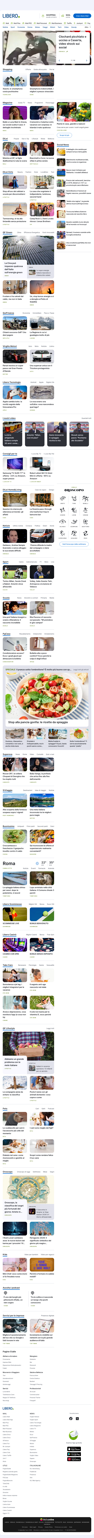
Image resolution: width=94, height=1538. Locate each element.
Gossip (74, 27)
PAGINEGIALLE (20, 1522)
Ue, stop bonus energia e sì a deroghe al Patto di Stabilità (42, 299)
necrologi (6, 1400)
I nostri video (9, 418)
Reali (4, 164)
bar (31, 1362)
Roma (9, 863)
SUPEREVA (47, 1524)
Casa (4, 517)
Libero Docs (6, 1437)
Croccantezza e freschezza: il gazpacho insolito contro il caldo (13, 848)
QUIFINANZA (77, 1522)
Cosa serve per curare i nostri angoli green (73, 127)
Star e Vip (25, 139)
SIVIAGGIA (70, 1522)
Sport (13, 27)
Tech (59, 27)
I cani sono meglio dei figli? (41, 1128)
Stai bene (6, 993)
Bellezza (51, 139)
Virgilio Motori (10, 346)
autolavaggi (6, 1384)
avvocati (32, 1391)
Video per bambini (31, 1254)
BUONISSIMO (85, 1522)
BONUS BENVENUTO (39, 923)
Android (33, 382)
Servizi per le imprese (13, 1315)
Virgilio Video (34, 1455)
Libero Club (6, 1452)
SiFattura (6, 1440)
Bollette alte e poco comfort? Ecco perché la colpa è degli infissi (40, 656)
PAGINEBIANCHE (49, 1522)
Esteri (45, 526)
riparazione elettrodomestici (12, 1365)
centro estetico (35, 1378)
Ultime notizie (18, 526)
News (30, 103)
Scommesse (7, 926)
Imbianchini (37, 634)
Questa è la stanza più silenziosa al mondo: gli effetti (13, 512)
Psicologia (32, 965)
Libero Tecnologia (12, 382)
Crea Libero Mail (82, 16)
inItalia (32, 1446)
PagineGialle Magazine (10, 1474)
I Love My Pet (49, 454)
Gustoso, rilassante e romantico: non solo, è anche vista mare (14, 743)
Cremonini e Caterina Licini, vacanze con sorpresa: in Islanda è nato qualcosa (42, 125)
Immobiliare (37, 313)
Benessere (22, 965)
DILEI (64, 1522)
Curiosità (40, 754)
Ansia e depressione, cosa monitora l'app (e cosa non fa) (14, 1014)
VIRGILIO (12, 1522)
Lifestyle (35, 139)
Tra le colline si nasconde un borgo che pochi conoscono (42, 1300)
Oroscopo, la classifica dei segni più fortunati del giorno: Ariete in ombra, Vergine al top (14, 1207)
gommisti (6, 1381)
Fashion (28, 172)
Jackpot (79, 23)
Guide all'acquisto (40, 69)
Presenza (33, 1474)
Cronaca (29, 526)
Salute (41, 965)
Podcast (51, 1109)
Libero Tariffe (7, 1455)
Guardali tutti (86, 418)
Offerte (28, 69)
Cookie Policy (49, 1527)
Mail (7, 23)
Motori (52, 27)
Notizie (5, 27)
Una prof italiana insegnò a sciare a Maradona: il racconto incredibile (14, 620)
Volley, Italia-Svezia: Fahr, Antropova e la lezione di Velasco (41, 584)
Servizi (5, 1388)
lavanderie (6, 1391)
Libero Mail (6, 1417)
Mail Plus (17, 23)
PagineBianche (7, 1480)
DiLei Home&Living (12, 490)
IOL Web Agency (35, 1480)
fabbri (5, 1368)
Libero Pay (6, 1449)
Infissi (32, 661)
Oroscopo (7, 1172)
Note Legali (33, 1527)
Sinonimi (5, 1492)
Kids (5, 1254)
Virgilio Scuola (7, 1501)
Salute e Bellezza (36, 1372)
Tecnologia (7, 94)
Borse (4, 1498)
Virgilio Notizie (34, 1417)
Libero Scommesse (12, 904)
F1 (41, 562)
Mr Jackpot (6, 1446)
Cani (37, 1109)
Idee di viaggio (40, 790)
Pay (88, 23)
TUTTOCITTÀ (58, 1522)
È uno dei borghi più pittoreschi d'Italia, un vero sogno (13, 1300)
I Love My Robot (35, 481)
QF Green (7, 232)
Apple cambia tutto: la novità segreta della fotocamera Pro (12, 404)
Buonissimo (8, 826)
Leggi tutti (50, 1028)
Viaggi (45, 27)
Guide (32, 94)
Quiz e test (50, 754)
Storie (52, 526)
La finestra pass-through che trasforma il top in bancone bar (41, 512)
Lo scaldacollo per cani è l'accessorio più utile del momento (13, 1131)
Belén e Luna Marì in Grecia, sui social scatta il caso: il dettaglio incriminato (15, 125)
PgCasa (6, 634)
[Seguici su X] (77, 1418)
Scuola (6, 598)
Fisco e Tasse (49, 313)
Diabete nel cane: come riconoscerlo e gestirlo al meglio (13, 1158)
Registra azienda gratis (10, 1471)
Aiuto (4, 1461)
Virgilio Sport (34, 1420)
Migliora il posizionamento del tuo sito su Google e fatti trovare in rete (14, 1338)
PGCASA (41, 1522)
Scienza (32, 410)
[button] (86, 60)
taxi (4, 1375)
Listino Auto (6, 1504)
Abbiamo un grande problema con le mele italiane (14, 1062)
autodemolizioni (8, 1378)
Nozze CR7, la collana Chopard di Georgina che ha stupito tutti (14, 776)
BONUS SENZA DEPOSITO (41, 954)
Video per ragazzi (47, 1254)
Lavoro (32, 338)
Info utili (6, 338)
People (16, 139)
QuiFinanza (8, 313)
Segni (52, 1172)
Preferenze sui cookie (61, 1527)
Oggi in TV (6, 1513)
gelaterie (33, 1359)
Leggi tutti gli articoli (80, 670)
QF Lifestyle (9, 1028)
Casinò (5, 957)
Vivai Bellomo (62, 130)
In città (5, 1486)
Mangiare (33, 1356)
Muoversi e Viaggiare (11, 1372)
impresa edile (7, 1362)
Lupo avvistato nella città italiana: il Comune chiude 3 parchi (42, 890)
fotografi (33, 1400)
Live (52, 562)
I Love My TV (36, 454)
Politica (37, 526)
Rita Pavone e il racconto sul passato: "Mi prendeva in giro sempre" (41, 620)
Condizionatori (8, 661)
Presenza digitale (47, 1316)
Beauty (20, 172)
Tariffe (69, 23)
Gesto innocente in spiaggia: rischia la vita (56, 438)
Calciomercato (31, 562)
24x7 (4, 1458)
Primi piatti (31, 826)
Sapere (32, 1458)
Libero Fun (6, 1443)
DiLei (5, 138)
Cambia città (7, 868)
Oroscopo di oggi (23, 1172)
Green (7, 275)
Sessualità (50, 965)
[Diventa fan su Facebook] (71, 1418)
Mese (45, 1172)
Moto (37, 346)
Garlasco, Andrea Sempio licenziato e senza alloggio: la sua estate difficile (14, 548)
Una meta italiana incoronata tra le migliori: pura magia (41, 812)
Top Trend (6, 1343)
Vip (31, 224)
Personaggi (50, 103)
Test (52, 172)
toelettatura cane (8, 1394)
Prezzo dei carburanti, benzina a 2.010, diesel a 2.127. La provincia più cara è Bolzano (78, 182)
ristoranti (33, 1365)
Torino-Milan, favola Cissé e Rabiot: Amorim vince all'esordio (14, 584)
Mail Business (57, 23)
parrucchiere (34, 1375)
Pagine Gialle (9, 1351)
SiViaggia (7, 790)
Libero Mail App (8, 1420)
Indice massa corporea (10, 1495)
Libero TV (33, 1428)
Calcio (61, 51)
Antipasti (20, 826)
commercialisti (34, 1394)
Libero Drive (7, 1434)
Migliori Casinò (31, 935)
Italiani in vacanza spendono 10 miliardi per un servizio (44, 1068)
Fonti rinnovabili (48, 232)
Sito (31, 1477)
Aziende (51, 868)
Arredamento (49, 634)
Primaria (44, 598)
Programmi (39, 103)
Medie (52, 598)
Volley (32, 589)
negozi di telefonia (9, 1397)
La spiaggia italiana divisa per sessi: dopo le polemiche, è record (14, 890)
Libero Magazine (35, 1425)
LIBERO (7, 1522)
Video (66, 27)
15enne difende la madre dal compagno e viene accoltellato (41, 548)
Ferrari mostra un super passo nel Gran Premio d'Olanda (13, 368)
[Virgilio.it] (11, 16)
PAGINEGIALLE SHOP (32, 1522)
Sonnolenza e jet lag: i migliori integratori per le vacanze (13, 987)
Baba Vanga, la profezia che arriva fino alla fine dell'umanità (40, 776)
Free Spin (50, 935)
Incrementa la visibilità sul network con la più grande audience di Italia (41, 1338)
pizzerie (32, 1368)
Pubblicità (33, 1471)
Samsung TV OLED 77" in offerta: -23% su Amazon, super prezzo (14, 476)
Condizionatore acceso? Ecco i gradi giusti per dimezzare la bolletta (13, 656)
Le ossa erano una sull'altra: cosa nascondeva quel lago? (42, 404)
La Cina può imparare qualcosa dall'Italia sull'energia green (14, 268)
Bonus (42, 904)
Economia (21, 27)
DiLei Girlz (8, 172)
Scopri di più (64, 135)
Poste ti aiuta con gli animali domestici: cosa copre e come (40, 1095)
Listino (51, 346)
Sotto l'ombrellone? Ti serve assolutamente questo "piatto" (78, 743)
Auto (30, 346)
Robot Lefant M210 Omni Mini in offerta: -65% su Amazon (41, 476)
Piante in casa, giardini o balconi (71, 124)
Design (51, 490)
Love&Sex (44, 172)
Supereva (7, 754)
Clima (19, 232)
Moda (43, 139)
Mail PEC (28, 23)
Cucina (5, 854)
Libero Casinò (9, 934)
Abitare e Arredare (10, 1356)
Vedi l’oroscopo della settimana (74, 544)
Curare (5, 1020)
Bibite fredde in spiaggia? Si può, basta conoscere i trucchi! (57, 743)
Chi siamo (25, 1527)
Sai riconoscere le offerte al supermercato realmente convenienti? (42, 848)
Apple (41, 382)
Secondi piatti (42, 826)
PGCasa (5, 1477)
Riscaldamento (24, 634)
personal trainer (35, 1397)
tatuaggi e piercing (36, 1384)
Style (36, 172)
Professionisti (35, 1388)
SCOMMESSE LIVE (11, 923)
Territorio (6, 896)
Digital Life (50, 382)
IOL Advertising (35, 1468)
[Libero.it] (47, 1408)
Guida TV (21, 103)
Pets (5, 1108)
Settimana (36, 1172)
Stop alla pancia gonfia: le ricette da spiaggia (38, 722)
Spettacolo (34, 164)
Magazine (7, 102)
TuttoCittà (6, 1483)
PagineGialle (7, 1468)
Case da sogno (40, 490)
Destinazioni (27, 790)
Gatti (43, 1109)
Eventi (33, 868)
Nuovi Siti (50, 904)
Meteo (37, 27)
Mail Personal (42, 23)
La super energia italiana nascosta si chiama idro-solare (43, 272)
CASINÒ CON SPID (11, 954)
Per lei (52, 69)
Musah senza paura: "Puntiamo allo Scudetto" (78, 438)
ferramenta (6, 1359)
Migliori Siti (33, 904)
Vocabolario (6, 1489)
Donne (30, 27)
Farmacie (41, 868)
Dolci (52, 826)
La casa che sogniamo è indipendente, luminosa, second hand (40, 194)
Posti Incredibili (8, 815)
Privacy (40, 1527)
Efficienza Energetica (32, 232)
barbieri (32, 1381)
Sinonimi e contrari (31, 598)
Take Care (8, 965)
